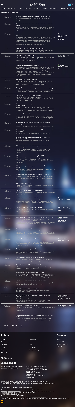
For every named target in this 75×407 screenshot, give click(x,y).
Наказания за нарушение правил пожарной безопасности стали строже (34, 315)
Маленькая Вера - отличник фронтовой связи (29, 207)
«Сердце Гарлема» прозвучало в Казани (27, 239)
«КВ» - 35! (59, 347)
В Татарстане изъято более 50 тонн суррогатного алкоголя (33, 16)
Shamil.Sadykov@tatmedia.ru (9, 368)
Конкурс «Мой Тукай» (35, 350)
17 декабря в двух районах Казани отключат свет (30, 48)
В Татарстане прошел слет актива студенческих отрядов (32, 146)
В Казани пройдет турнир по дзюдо (26, 79)
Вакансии (4, 350)
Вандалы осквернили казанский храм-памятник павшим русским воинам (35, 24)
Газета (20, 8)
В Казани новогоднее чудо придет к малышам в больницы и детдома (33, 166)
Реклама (59, 339)
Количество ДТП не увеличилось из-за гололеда (30, 272)
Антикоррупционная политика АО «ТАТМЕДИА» (13, 395)
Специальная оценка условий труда (10, 394)
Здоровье (28, 8)
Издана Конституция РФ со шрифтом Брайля (29, 265)
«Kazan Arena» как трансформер (25, 55)
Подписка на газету (62, 344)
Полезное (44, 8)
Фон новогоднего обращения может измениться (30, 257)
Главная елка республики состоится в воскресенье (31, 280)
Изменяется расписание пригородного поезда (29, 190)
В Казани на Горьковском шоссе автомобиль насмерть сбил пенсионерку (33, 123)
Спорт (36, 8)
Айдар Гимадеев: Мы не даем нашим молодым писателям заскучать (33, 296)
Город (3, 8)
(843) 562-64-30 (37, 372)
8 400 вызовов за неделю (23, 183)
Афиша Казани (5, 352)
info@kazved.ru (30, 374)
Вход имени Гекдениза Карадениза (26, 114)
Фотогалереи (32, 347)
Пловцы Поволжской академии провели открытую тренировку (34, 88)
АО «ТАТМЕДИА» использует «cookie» (10, 391)
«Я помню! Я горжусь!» (67, 8)
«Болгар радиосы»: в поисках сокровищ (28, 198)
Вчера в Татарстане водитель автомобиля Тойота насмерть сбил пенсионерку (35, 130)
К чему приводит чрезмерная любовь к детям (29, 249)
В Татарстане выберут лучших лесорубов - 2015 (30, 156)
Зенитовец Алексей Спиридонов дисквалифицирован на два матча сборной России (35, 104)
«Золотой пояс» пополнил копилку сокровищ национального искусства (34, 34)
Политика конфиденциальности (9, 393)
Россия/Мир (53, 8)
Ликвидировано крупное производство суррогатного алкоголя (34, 217)
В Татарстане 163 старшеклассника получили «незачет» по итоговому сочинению (33, 137)
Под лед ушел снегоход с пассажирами (27, 288)
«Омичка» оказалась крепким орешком (27, 65)
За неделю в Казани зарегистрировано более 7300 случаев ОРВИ (35, 174)
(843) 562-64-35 (42, 375)
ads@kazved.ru (30, 377)
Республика (11, 8)
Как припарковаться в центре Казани (27, 305)
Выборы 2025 (60, 341)
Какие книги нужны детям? (24, 229)
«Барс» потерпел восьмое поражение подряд (29, 95)
